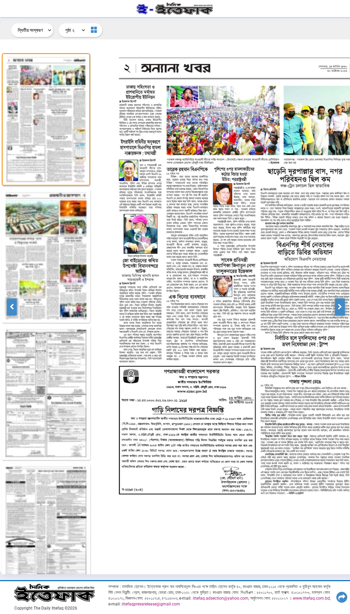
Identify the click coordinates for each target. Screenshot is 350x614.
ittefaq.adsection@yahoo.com (220, 598)
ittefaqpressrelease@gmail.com (151, 604)
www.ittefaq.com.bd (311, 598)
